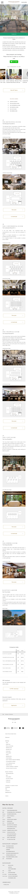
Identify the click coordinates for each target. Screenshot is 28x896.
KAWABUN (8, 849)
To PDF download (14, 688)
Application (14, 705)
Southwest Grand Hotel (11, 832)
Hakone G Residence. (11, 815)
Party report (8, 751)
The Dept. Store (6, 884)
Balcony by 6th (10, 865)
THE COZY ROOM (12, 109)
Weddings (7, 740)
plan (7, 775)
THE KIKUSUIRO (9, 858)
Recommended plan (9, 773)
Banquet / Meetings (9, 771)
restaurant (15, 728)
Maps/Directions (9, 764)
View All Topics (14, 90)
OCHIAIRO (9, 817)
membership (7, 787)
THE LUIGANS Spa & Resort (12, 826)
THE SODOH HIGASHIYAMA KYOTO (12, 853)
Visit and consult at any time (11, 768)
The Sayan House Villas (11, 839)
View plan (14, 209)
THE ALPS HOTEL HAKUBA (12, 819)
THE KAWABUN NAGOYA (10, 851)
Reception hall (8, 749)
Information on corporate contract (11, 785)
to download (14, 216)
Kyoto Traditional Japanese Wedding (13, 759)
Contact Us (14, 34)
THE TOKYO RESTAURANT (13, 876)
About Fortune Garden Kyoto (10, 733)
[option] (14, 76)
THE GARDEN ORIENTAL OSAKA (12, 856)
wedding (8, 728)
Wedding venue (9, 747)
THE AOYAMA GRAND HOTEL (12, 810)
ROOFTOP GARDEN (12, 101)
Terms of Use (17, 891)
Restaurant (7, 737)
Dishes (7, 754)
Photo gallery (8, 752)
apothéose (10, 867)
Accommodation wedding (10, 761)
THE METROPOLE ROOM (13, 103)
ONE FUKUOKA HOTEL (11, 828)
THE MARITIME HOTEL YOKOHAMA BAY (14, 812)
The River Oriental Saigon (12, 874)
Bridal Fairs (8, 744)
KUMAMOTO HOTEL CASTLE (12, 830)
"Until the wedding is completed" (12, 766)
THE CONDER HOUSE (10, 847)
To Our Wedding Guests (10, 763)
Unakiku (9, 870)
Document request (9, 778)
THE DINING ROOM (12, 111)
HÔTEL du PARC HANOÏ (11, 837)
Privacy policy (11, 891)
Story (7, 742)
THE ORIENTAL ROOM (13, 107)
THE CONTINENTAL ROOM (14, 105)
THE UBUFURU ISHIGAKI (11, 835)
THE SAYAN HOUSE (11, 872)
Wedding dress (9, 756)
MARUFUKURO (9, 821)
